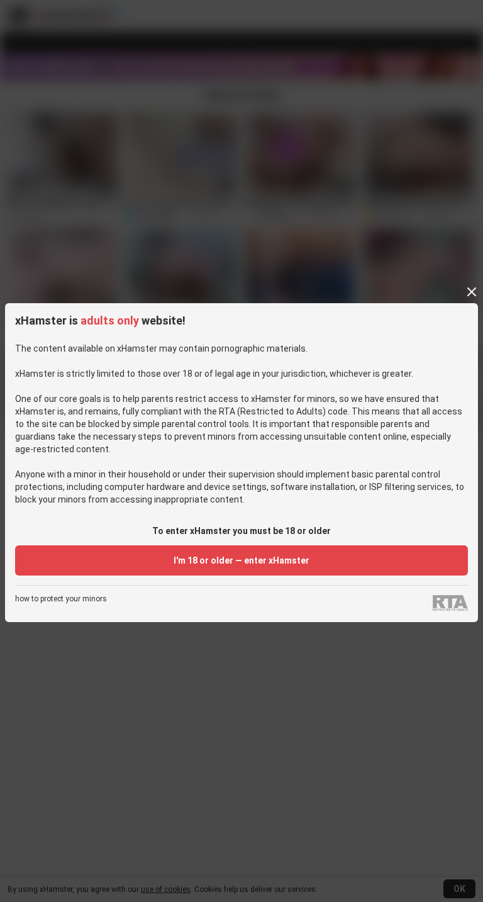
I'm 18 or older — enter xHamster (241, 560)
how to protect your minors (61, 599)
